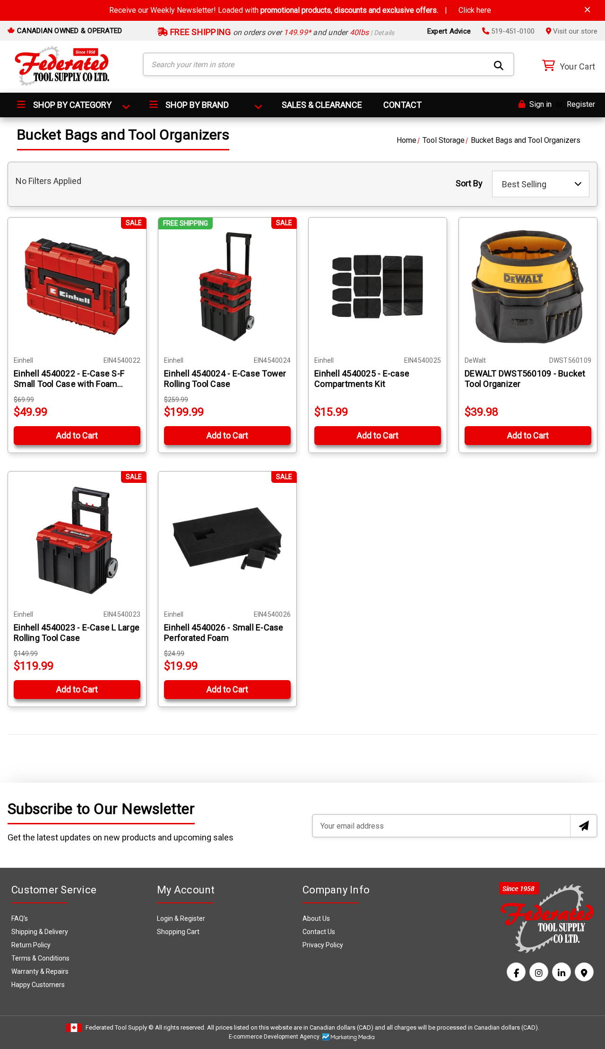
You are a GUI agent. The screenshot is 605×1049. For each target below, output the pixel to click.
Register (581, 104)
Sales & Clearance (322, 105)
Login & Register (181, 918)
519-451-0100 (512, 31)
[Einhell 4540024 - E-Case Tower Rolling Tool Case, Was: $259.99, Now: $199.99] (227, 287)
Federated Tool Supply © (119, 1027)
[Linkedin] (561, 971)
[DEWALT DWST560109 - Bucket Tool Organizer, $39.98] (528, 287)
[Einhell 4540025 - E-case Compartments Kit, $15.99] (378, 287)
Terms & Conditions (40, 958)
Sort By (469, 183)
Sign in (539, 104)
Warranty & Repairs (40, 971)
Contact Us (318, 931)
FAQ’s (19, 918)
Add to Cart (77, 435)
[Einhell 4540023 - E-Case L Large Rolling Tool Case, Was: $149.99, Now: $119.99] (77, 540)
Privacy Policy (322, 945)
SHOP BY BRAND (196, 105)
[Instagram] (538, 971)
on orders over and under (281, 32)
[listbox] (540, 184)
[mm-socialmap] (584, 971)
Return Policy (31, 945)
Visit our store (574, 31)
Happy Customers (38, 984)
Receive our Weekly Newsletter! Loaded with (300, 10)
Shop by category (71, 105)
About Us (316, 918)
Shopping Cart (178, 931)
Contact (402, 105)
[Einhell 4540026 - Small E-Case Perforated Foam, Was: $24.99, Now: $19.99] (227, 540)
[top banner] (587, 9)
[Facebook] (516, 971)
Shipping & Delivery (39, 931)
